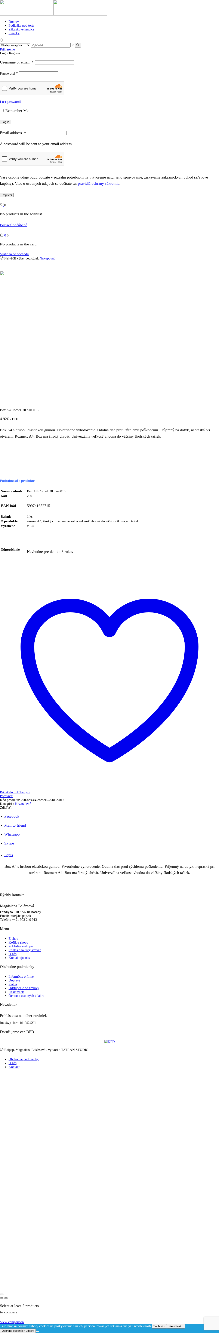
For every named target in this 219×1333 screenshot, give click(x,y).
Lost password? (10, 102)
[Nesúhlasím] (37, 1331)
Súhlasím (159, 1326)
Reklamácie (16, 992)
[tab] (8, 855)
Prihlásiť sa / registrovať (25, 950)
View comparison (12, 1322)
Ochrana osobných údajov (26, 995)
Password (9, 73)
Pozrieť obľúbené (13, 225)
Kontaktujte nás (19, 958)
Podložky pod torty (21, 25)
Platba (13, 984)
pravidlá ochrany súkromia (98, 183)
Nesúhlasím (176, 1326)
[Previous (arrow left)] (1, 1298)
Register (7, 195)
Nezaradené (23, 804)
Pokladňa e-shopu (21, 946)
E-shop (13, 938)
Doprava (14, 980)
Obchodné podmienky (24, 1059)
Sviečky (14, 33)
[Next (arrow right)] (6, 1298)
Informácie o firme (21, 976)
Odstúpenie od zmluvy (24, 988)
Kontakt (14, 1067)
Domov (14, 21)
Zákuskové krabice (21, 29)
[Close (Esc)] (1, 1294)
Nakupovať (47, 258)
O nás (12, 954)
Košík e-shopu (18, 942)
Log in (5, 122)
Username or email (17, 62)
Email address (13, 133)
